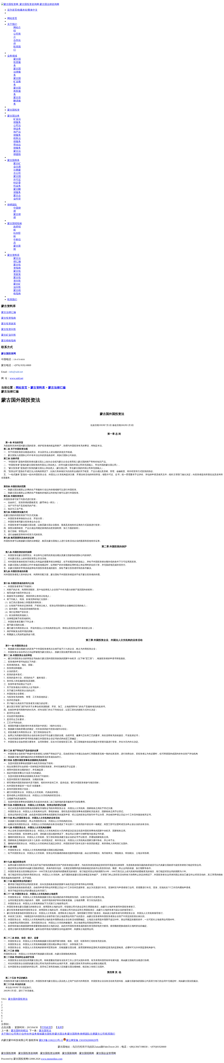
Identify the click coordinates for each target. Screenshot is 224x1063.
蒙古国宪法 (45, 1030)
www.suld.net (16, 378)
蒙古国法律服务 (17, 71)
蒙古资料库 (37, 387)
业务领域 (37, 1033)
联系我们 (110, 1033)
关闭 (59, 1027)
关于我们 (6, 1033)
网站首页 (21, 387)
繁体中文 (32, 10)
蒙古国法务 (61, 1033)
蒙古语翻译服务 (17, 100)
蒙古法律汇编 (57, 387)
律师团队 (85, 1033)
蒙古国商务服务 (17, 91)
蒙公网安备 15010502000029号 (82, 1040)
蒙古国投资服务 (17, 62)
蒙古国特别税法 (19, 1030)
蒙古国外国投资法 (18, 999)
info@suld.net (16, 372)
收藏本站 (22, 10)
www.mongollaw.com (51, 1059)
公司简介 (16, 1033)
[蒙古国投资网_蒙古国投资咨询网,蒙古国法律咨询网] (30, 4)
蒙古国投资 (48, 1033)
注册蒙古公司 (97, 1033)
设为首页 (12, 10)
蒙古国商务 (73, 1033)
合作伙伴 (26, 1033)
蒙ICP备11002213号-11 (51, 1040)
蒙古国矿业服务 (17, 81)
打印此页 (46, 1027)
